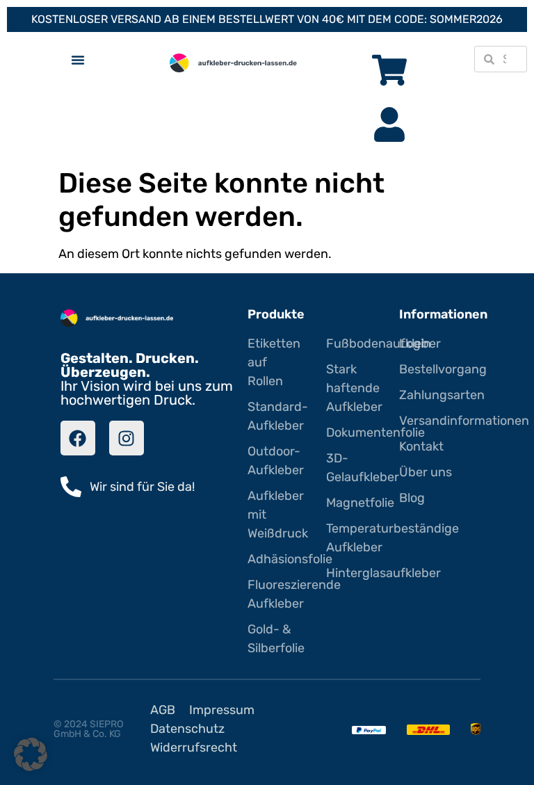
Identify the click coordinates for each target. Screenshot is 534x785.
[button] (30, 754)
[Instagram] (126, 438)
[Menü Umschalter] (78, 60)
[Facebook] (77, 438)
